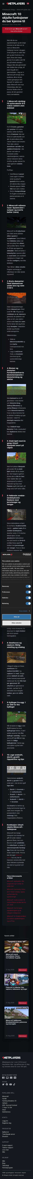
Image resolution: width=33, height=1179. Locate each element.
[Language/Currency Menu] (28, 3)
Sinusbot (5, 1136)
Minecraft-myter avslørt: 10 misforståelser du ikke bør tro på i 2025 (16, 902)
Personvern (18, 1172)
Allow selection (16, 623)
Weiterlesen (22, 970)
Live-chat (5, 1150)
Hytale (4, 1098)
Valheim (4, 1103)
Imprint (24, 1172)
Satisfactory (6, 1112)
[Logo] (16, 3)
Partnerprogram (7, 1168)
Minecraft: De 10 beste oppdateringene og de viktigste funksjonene (14, 910)
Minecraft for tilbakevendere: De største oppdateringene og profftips (16, 918)
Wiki (3, 1152)
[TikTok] (14, 1084)
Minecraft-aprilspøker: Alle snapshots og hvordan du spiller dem (15, 883)
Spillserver (5, 1132)
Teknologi (5, 1165)
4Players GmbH (8, 1175)
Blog (3, 1163)
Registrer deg (6, 1123)
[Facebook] (7, 1084)
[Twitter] (4, 1084)
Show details (23, 611)
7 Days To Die (7, 1107)
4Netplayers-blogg (8, 10)
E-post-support (7, 1145)
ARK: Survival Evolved (9, 1105)
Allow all (16, 617)
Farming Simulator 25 (9, 1101)
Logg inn (5, 1121)
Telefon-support (7, 1147)
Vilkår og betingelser (8, 1172)
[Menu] (4, 4)
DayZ (4, 1110)
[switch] (28, 592)
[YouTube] (11, 1084)
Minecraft (5, 1096)
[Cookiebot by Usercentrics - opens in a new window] (23, 554)
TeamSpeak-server (8, 1134)
